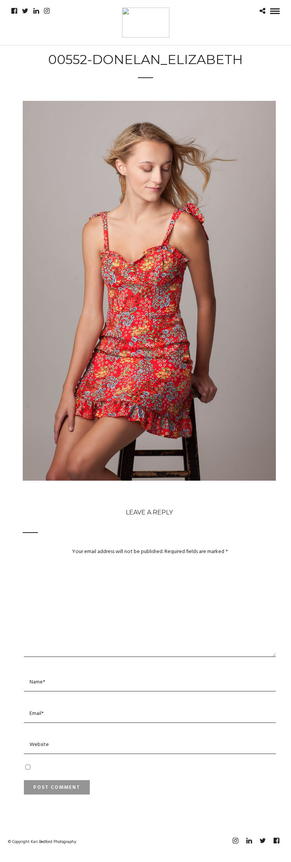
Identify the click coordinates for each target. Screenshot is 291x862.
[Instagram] (47, 11)
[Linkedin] (36, 11)
